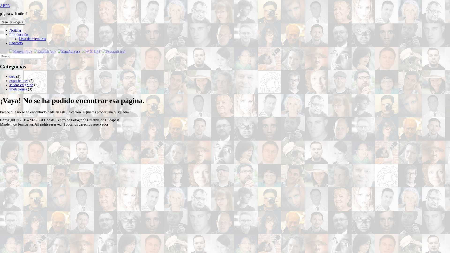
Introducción (18, 35)
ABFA (5, 6)
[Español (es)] (69, 51)
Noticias (15, 30)
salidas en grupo (21, 85)
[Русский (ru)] (113, 51)
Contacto (16, 43)
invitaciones (18, 89)
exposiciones (18, 81)
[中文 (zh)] (91, 51)
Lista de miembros (32, 39)
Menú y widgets (12, 22)
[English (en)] (45, 51)
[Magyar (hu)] (20, 51)
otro (12, 76)
